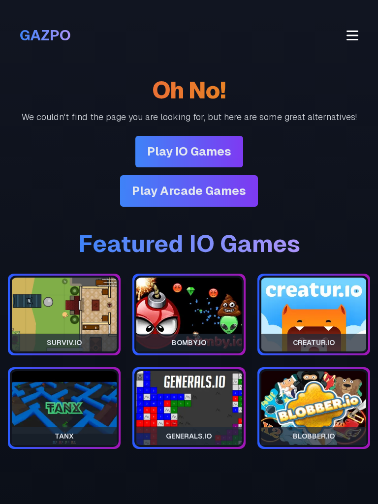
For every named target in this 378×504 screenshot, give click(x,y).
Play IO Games (189, 151)
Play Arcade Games (189, 190)
